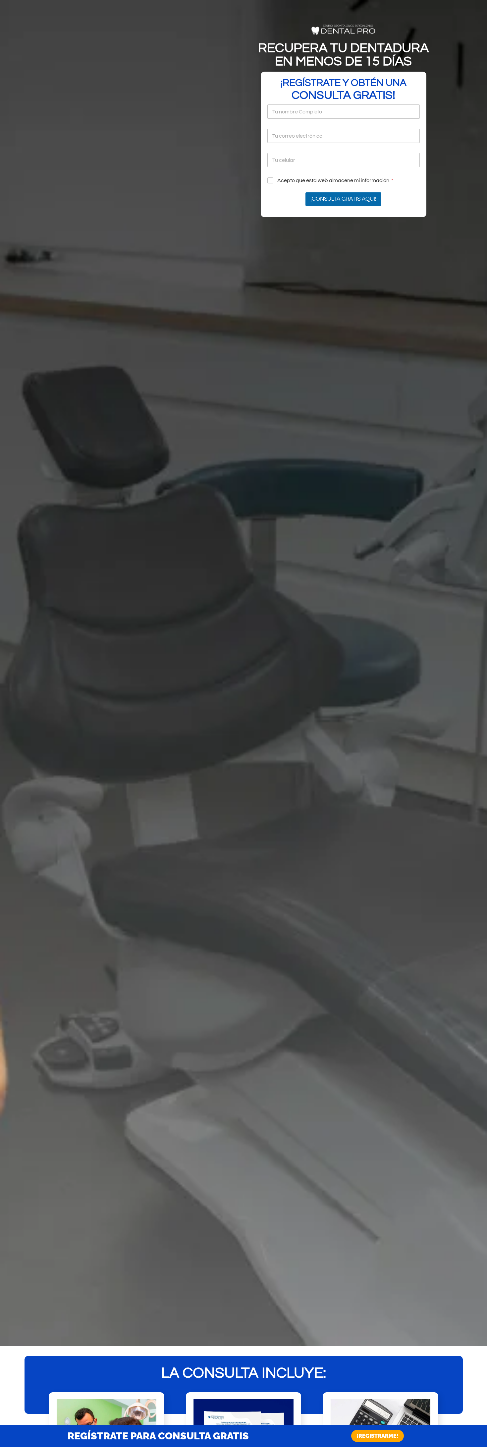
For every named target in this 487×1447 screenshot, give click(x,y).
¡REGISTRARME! (377, 1436)
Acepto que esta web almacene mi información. (335, 180)
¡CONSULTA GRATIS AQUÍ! (343, 199)
